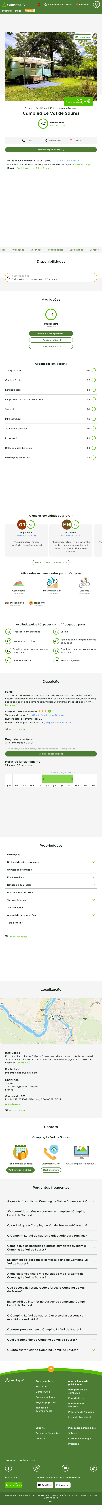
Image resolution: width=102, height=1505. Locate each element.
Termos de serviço (90, 1495)
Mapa (18, 10)
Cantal (20, 168)
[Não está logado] (96, 4)
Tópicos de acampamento (44, 1409)
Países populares (45, 1397)
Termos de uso (10, 1495)
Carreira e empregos (79, 1438)
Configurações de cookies (65, 1495)
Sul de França (43, 168)
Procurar (7, 10)
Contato (40, 1438)
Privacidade (44, 1495)
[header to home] (13, 4)
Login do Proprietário (80, 1417)
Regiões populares (46, 1402)
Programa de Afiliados (81, 1411)
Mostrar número (51, 1170)
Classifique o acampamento (49, 333)
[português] (39, 4)
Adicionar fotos (50, 346)
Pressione (73, 1443)
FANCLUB (41, 1386)
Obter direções (12, 1104)
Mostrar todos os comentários (49, 562)
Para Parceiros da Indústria (78, 1405)
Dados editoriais (27, 1495)
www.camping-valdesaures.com (81, 1163)
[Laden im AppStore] (45, 1485)
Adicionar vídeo (50, 340)
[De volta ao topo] (51, 1369)
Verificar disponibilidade (49, 150)
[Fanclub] (30, 10)
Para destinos (76, 1398)
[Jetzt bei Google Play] (63, 1485)
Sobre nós (73, 1433)
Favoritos (84, 4)
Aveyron (29, 168)
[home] (15, 1380)
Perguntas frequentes (48, 1433)
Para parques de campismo (77, 1391)
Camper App (43, 1391)
